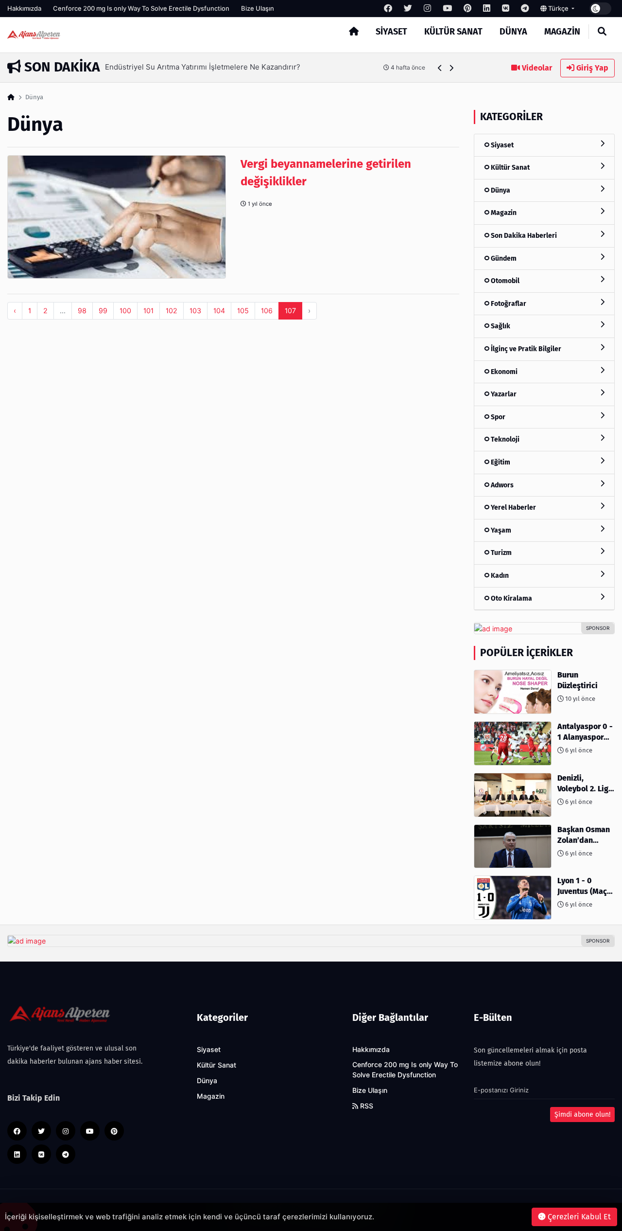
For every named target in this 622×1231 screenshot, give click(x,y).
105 (243, 310)
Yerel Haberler (512, 507)
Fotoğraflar (507, 304)
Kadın (499, 575)
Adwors (501, 485)
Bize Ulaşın (257, 8)
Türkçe (558, 8)
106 (267, 310)
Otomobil (504, 281)
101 (148, 310)
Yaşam (500, 530)
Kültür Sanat (453, 31)
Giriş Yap (591, 67)
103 (195, 310)
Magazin (562, 31)
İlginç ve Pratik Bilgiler (525, 349)
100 (125, 310)
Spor (497, 417)
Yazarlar (503, 394)
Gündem (503, 258)
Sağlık (499, 326)
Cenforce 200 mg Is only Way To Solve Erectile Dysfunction (141, 8)
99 (103, 310)
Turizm (500, 553)
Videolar (536, 67)
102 (171, 310)
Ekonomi (503, 372)
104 (219, 310)
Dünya (513, 31)
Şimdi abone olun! (582, 1114)
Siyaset (391, 31)
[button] (440, 68)
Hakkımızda (24, 8)
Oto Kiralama (510, 598)
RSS (365, 1106)
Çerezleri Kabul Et (578, 1216)
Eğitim (499, 462)
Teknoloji (504, 439)
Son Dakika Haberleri (523, 236)
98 (82, 310)
